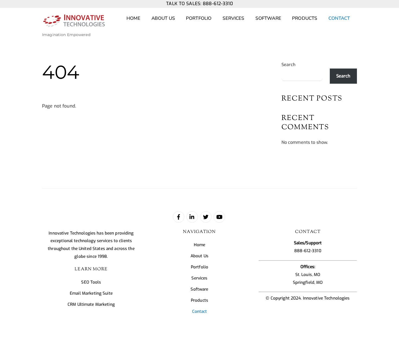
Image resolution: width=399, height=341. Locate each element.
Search (288, 64)
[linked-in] (192, 216)
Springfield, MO (308, 282)
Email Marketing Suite (91, 293)
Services (234, 18)
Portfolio (198, 18)
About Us (163, 18)
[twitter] (205, 216)
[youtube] (219, 216)
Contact (339, 18)
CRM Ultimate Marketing (91, 304)
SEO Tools (91, 282)
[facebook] (178, 216)
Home (133, 18)
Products (304, 18)
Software (268, 18)
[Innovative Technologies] (74, 24)
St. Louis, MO (308, 274)
